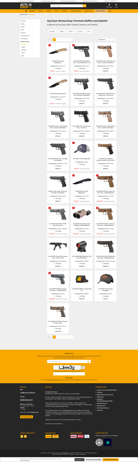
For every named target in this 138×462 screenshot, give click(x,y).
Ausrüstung (24, 38)
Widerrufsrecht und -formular (105, 394)
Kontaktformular (34, 412)
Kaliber (62, 31)
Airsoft (23, 27)
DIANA (23, 47)
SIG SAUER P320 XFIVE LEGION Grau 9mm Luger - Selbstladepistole (57, 224)
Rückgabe (99, 392)
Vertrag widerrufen (26, 417)
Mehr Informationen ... (25, 460)
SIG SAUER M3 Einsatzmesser (58, 93)
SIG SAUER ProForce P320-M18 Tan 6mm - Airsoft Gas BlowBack (105, 127)
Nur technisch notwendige (93, 459)
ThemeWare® (83, 454)
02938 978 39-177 (26, 400)
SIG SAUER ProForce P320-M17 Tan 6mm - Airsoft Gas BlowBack (105, 61)
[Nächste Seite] (68, 39)
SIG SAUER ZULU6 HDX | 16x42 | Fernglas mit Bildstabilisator (81, 224)
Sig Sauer (24, 44)
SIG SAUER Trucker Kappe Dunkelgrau (105, 289)
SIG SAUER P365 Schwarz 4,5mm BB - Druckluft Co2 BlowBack (82, 94)
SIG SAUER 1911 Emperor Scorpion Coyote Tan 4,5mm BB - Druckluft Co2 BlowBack (105, 159)
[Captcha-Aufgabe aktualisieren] (83, 367)
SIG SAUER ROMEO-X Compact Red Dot (81, 289)
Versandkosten (65, 452)
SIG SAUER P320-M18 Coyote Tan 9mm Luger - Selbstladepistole (106, 224)
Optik (22, 30)
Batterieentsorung (102, 403)
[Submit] (88, 361)
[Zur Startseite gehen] (26, 5)
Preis (88, 31)
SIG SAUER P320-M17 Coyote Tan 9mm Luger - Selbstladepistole (106, 192)
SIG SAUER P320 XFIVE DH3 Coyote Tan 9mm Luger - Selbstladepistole (57, 322)
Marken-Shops (25, 41)
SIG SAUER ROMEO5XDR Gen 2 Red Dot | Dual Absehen (81, 257)
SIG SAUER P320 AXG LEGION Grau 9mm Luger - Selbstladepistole (105, 257)
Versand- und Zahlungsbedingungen (107, 390)
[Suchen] (84, 5)
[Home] (26, 11)
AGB (77, 379)
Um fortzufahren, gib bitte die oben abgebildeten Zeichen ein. (68, 371)
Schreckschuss (25, 35)
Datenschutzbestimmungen (53, 379)
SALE (22, 55)
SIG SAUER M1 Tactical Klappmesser (58, 61)
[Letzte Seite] (71, 39)
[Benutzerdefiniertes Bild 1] (107, 442)
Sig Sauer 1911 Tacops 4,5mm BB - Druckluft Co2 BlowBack (57, 192)
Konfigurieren (79, 459)
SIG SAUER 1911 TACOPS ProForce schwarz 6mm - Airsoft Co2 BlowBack (105, 94)
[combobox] (66, 5)
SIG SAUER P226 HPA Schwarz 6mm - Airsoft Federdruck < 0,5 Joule (81, 61)
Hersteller (52, 31)
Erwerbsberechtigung (103, 408)
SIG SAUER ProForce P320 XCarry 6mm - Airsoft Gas (82, 127)
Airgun (23, 24)
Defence (23, 32)
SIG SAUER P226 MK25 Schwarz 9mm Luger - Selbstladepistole (57, 289)
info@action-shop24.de (27, 392)
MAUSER (24, 50)
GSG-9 (23, 52)
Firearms (23, 21)
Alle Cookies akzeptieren (111, 459)
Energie (80, 31)
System (71, 31)
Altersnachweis (101, 405)
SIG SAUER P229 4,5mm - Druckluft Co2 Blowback (57, 159)
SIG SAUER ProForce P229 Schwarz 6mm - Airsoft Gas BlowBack (57, 127)
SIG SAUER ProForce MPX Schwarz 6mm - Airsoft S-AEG (57, 257)
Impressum (100, 410)
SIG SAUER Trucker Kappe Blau (81, 159)
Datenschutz (100, 397)
